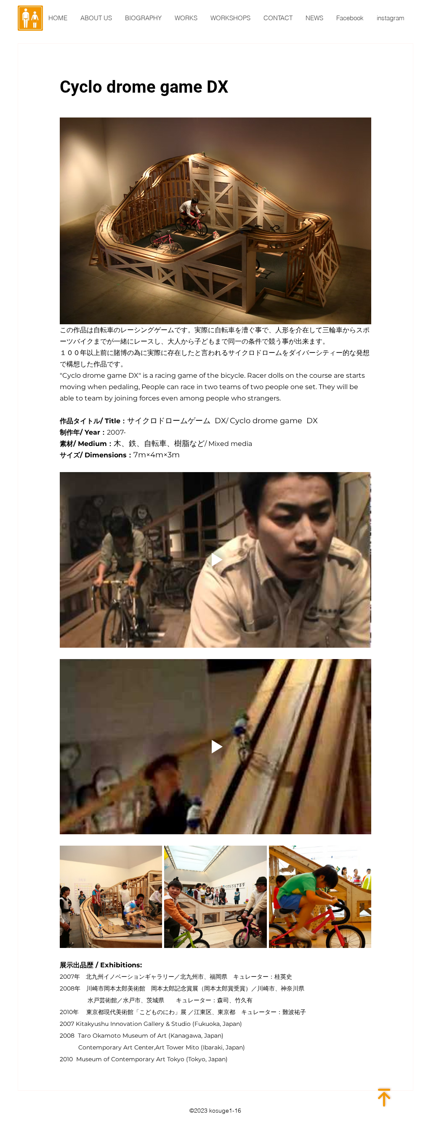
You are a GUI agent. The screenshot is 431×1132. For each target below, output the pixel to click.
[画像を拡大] (111, 897)
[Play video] (215, 559)
